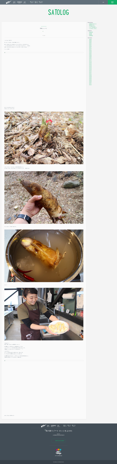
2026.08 (90, 39)
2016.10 (90, 74)
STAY (14, 2)
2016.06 (90, 77)
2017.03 (90, 68)
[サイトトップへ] (8, 2)
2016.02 (90, 81)
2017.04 (90, 67)
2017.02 (90, 69)
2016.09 (90, 75)
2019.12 (90, 48)
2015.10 (90, 84)
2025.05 (90, 40)
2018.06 (90, 55)
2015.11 (90, 83)
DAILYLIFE (90, 34)
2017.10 (90, 61)
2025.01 (90, 42)
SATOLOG (58, 13)
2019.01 (90, 53)
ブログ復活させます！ (92, 26)
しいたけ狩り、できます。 (93, 28)
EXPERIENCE (19, 2)
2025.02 (90, 41)
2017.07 (90, 63)
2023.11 (90, 47)
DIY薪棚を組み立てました (93, 23)
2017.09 (90, 62)
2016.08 (90, 76)
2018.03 (90, 56)
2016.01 (90, 82)
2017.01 (90, 70)
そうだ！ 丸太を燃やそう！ (93, 27)
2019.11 (90, 49)
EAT (25, 2)
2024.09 (90, 46)
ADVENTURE (91, 32)
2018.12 (90, 54)
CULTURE (90, 33)
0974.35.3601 (59, 441)
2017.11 (90, 60)
